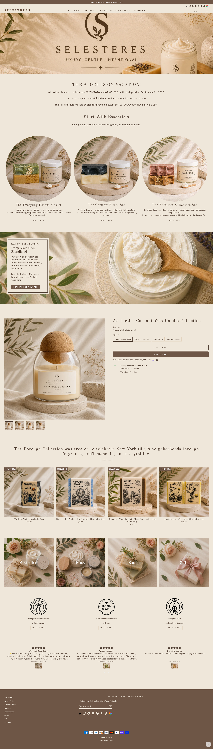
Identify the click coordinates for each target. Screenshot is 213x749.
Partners (139, 10)
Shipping (116, 330)
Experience (122, 10)
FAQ (6, 719)
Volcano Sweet (173, 339)
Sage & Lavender (142, 339)
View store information (128, 372)
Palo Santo (158, 339)
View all (106, 460)
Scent (116, 335)
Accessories (8, 698)
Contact (7, 715)
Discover (88, 10)
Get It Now (38, 220)
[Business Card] (186, 6)
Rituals (73, 10)
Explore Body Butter (25, 287)
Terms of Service (10, 712)
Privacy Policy (9, 701)
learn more (38, 628)
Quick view (29, 514)
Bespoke (104, 10)
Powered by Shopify (106, 740)
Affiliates (7, 722)
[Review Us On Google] (207, 6)
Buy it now (160, 354)
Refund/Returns (10, 705)
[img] (38, 648)
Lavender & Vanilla (123, 339)
